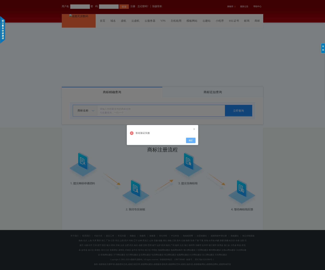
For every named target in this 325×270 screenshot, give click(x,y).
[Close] (194, 129)
